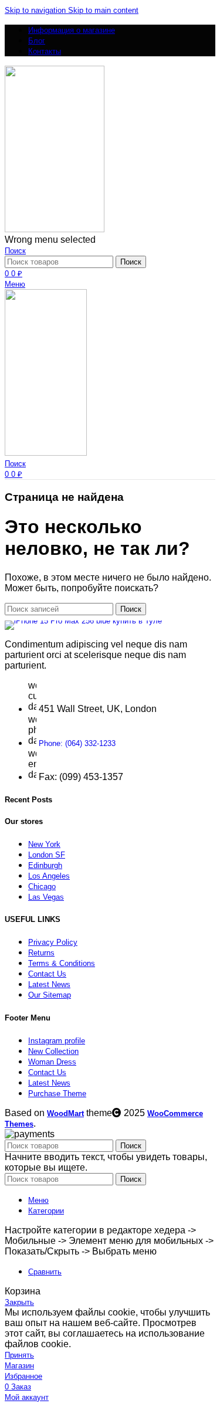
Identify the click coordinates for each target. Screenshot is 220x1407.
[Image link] (83, 620)
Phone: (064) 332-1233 (77, 743)
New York (44, 844)
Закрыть (19, 1302)
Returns (41, 952)
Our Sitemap (49, 995)
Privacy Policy (52, 942)
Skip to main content (103, 10)
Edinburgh (45, 865)
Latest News (49, 984)
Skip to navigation (36, 10)
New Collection (53, 1051)
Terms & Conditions (61, 963)
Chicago (42, 886)
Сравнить (45, 1271)
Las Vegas (46, 897)
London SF (46, 854)
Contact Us (47, 973)
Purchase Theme (57, 1093)
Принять (19, 1355)
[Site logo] (54, 229)
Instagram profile (56, 1040)
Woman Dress (52, 1061)
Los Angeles (49, 876)
